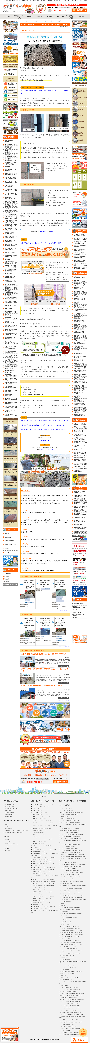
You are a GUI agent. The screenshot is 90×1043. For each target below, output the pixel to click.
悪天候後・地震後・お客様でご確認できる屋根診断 (71, 812)
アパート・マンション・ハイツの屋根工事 (42, 845)
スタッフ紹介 (8, 537)
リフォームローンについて (39, 865)
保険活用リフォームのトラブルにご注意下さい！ (71, 995)
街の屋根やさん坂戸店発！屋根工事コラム (14, 832)
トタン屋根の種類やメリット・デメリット (79, 321)
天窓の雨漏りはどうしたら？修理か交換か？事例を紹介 (72, 881)
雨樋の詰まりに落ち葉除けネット (40, 900)
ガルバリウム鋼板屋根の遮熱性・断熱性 (80, 250)
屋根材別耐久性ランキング (9, 322)
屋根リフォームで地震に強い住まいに (41, 834)
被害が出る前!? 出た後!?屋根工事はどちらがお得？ (80, 442)
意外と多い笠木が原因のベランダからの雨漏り (11, 178)
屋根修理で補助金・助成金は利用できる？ (79, 415)
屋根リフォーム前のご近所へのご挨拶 (79, 431)
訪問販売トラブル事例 (79, 449)
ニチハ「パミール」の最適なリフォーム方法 (70, 822)
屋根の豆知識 (8, 315)
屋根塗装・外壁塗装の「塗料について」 (69, 814)
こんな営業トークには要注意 (79, 446)
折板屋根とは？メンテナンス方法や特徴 (80, 324)
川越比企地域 (7, 573)
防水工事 (80, 115)
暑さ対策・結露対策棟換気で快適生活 (68, 917)
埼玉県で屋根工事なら (10, 541)
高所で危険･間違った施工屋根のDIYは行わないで (11, 367)
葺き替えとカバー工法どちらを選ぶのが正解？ (80, 299)
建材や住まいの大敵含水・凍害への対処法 (10, 281)
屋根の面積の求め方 (10, 252)
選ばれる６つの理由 (9, 806)
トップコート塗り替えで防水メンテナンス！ (11, 411)
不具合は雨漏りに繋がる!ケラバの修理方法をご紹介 (71, 891)
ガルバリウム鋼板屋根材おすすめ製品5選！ (80, 257)
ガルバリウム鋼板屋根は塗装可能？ (80, 246)
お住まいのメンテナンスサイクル (67, 965)
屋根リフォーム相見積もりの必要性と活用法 (42, 861)
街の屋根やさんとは (9, 804)
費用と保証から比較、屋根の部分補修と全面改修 (80, 292)
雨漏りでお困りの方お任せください (40, 814)
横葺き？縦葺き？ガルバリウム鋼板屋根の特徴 (80, 261)
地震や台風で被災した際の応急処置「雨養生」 (11, 245)
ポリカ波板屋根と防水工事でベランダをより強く (80, 503)
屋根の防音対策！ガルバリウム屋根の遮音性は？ (80, 268)
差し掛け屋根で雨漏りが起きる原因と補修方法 (70, 1012)
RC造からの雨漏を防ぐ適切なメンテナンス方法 (71, 944)
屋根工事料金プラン (37, 810)
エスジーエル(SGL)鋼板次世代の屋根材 (11, 355)
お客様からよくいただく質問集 (67, 818)
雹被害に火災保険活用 (65, 1030)
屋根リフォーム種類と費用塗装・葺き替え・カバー (80, 306)
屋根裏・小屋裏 (8, 273)
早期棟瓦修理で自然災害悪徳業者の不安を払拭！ (11, 225)
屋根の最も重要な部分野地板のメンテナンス (10, 311)
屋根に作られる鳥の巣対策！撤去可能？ (80, 514)
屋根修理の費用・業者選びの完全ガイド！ (11, 147)
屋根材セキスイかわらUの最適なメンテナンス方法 (80, 339)
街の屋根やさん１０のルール (11, 808)
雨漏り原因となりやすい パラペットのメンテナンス (44, 881)
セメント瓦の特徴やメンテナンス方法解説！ (11, 213)
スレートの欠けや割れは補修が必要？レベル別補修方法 (72, 864)
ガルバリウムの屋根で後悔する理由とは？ (10, 351)
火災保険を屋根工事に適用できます (40, 837)
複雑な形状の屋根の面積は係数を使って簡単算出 (71, 913)
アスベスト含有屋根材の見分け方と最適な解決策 (11, 302)
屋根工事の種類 (79, 85)
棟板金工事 (81, 128)
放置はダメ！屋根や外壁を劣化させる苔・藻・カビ (71, 1001)
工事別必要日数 (78, 353)
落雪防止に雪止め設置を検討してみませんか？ (43, 889)
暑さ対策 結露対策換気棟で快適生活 (10, 277)
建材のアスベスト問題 (10, 305)
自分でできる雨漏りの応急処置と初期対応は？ (80, 404)
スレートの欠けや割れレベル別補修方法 (79, 314)
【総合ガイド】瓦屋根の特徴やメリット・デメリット (72, 854)
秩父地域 (6, 579)
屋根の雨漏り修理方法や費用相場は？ (11, 375)
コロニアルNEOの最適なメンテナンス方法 (80, 343)
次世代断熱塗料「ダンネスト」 (78, 397)
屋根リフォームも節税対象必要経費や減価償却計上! (80, 532)
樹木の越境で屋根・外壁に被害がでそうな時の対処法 (80, 464)
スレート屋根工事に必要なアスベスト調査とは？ (11, 407)
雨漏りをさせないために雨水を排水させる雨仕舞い (71, 1014)
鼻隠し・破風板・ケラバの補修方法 (11, 170)
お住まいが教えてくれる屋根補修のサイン (80, 295)
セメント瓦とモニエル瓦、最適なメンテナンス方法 (71, 872)
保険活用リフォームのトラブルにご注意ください (80, 467)
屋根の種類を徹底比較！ (77, 303)
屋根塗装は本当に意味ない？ (9, 151)
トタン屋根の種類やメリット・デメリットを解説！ (71, 866)
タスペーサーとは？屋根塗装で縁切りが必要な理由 (71, 888)
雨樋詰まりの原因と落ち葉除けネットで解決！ (80, 510)
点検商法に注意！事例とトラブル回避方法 (42, 820)
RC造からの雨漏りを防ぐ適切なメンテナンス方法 (11, 379)
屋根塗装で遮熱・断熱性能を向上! (79, 400)
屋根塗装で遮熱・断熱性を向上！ (67, 922)
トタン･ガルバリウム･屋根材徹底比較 (10, 347)
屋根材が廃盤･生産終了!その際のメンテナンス (11, 334)
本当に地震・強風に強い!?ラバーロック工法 (70, 1008)
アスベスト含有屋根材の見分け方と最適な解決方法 (71, 934)
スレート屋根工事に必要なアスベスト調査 (69, 936)
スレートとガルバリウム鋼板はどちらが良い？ (80, 235)
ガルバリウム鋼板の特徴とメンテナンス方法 (11, 359)
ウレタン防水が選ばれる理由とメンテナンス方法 (11, 190)
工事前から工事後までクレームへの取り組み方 (80, 435)
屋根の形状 (7, 259)
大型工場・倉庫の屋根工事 (39, 843)
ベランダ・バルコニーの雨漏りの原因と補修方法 (11, 209)
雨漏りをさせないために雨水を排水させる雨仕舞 (11, 287)
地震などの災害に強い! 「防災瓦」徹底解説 (79, 386)
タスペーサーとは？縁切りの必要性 (10, 186)
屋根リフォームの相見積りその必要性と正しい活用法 (80, 427)
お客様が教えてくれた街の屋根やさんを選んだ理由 (16, 830)
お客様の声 (40, 16)
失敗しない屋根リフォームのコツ (79, 281)
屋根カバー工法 (82, 97)
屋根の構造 (7, 166)
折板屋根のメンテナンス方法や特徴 (68, 868)
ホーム (8, 16)
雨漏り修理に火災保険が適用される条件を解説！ (80, 408)
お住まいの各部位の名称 (11, 144)
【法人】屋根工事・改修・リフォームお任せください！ (45, 849)
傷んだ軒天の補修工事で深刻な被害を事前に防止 (11, 182)
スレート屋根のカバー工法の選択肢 (80, 310)
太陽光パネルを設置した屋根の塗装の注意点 (80, 328)
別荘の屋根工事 (78, 524)
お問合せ (7, 548)
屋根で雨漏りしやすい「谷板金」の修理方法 (10, 291)
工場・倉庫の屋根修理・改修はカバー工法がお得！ (80, 499)
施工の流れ (50, 16)
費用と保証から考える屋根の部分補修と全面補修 (43, 869)
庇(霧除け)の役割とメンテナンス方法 (9, 233)
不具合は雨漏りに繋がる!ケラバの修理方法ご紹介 (11, 174)
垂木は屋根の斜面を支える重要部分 (40, 873)
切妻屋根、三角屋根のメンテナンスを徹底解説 (11, 266)
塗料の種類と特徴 (79, 546)
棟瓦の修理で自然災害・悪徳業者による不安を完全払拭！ (73, 899)
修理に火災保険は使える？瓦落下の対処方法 (80, 371)
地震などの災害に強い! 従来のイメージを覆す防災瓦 (72, 932)
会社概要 (81, 16)
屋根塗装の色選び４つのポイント (78, 393)
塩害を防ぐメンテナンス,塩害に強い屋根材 (11, 326)
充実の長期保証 (8, 814)
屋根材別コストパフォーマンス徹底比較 (11, 318)
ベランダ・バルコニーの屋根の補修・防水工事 (43, 839)
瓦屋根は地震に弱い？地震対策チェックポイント (80, 382)
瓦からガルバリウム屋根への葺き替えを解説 (80, 242)
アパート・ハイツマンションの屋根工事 (79, 521)
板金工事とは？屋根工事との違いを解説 (11, 159)
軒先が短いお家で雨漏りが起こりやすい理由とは (11, 298)
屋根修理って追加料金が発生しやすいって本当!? (80, 460)
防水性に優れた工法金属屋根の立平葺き (10, 241)
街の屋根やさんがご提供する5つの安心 (18, 17)
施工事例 (29, 16)
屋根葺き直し (82, 121)
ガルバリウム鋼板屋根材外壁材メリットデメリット (80, 264)
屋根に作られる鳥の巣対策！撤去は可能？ (42, 902)
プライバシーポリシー (10, 544)
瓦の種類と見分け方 (10, 295)
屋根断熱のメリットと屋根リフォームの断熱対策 (11, 399)
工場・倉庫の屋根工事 (79, 517)
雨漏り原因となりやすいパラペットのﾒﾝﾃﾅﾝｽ (11, 198)
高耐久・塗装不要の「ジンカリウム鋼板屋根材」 (71, 942)
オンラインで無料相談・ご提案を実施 (41, 806)
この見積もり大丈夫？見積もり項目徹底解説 (79, 438)
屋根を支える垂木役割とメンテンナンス (10, 371)
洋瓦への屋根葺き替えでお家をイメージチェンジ (11, 338)
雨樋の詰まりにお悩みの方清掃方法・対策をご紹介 (80, 507)
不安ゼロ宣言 (8, 810)
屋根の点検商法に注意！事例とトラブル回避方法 (80, 453)
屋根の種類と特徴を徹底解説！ (10, 141)
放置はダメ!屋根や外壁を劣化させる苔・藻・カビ (11, 330)
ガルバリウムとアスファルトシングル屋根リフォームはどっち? (11, 342)
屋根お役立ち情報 (78, 360)
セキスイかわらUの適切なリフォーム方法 (69, 820)
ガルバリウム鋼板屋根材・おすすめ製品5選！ (70, 836)
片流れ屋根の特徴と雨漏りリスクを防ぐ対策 (11, 262)
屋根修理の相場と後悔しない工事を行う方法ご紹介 (44, 857)
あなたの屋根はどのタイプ (66, 808)
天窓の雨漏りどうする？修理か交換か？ (11, 391)
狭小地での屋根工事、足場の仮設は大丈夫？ (70, 830)
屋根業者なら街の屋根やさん (11, 844)
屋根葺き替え (82, 91)
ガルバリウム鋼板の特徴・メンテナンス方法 (70, 940)
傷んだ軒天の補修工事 (65, 959)
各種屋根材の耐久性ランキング (67, 979)
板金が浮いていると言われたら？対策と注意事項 (80, 456)
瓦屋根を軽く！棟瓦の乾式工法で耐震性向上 (70, 928)
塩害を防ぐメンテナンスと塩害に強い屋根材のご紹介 (72, 999)
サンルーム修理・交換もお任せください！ (80, 496)
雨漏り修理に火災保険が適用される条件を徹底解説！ (72, 1034)
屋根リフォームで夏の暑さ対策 (39, 841)
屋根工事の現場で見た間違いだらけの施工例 (79, 389)
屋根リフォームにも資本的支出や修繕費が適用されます (45, 867)
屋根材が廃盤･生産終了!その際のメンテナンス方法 (71, 895)
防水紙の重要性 (8, 308)
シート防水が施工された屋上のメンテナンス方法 (11, 194)
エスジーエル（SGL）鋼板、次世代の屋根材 (70, 989)
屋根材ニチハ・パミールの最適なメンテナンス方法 (80, 335)
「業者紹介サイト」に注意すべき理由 (79, 471)
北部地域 (6, 581)
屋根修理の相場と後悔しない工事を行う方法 (79, 284)
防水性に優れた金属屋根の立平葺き (68, 991)
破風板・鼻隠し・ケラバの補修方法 (68, 879)
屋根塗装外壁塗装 (80, 134)
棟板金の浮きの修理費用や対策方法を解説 (11, 163)
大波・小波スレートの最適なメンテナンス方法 (11, 229)
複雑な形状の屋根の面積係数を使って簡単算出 (11, 256)
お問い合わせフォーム (47, 449)
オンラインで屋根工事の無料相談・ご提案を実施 (80, 424)
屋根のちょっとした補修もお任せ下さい (41, 816)
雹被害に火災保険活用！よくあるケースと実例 (80, 411)
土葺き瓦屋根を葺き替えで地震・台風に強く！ (11, 221)
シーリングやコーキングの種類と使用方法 (11, 237)
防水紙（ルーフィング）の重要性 (67, 973)
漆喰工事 (80, 103)
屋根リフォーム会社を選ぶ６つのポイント (80, 357)
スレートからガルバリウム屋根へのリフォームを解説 (80, 239)
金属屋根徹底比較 (64, 985)
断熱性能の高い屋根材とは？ (8, 395)
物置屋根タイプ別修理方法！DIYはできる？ (79, 492)
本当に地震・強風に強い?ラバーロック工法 (11, 249)
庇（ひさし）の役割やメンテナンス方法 (11, 383)
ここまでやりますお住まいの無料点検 (71, 17)
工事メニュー (60, 16)
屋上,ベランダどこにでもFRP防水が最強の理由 (11, 201)
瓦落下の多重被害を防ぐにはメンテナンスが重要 (80, 367)
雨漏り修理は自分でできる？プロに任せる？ (11, 155)
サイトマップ (8, 552)
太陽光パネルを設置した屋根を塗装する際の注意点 (44, 906)
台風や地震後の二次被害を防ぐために (80, 375)
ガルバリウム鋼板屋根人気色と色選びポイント (80, 253)
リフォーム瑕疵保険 (9, 812)
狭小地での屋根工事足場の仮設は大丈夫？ (79, 346)
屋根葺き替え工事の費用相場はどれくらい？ (80, 288)
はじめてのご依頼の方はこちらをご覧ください (43, 804)
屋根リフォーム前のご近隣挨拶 (39, 818)
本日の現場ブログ (9, 828)
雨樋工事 (80, 109)
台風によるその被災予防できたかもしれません (80, 364)
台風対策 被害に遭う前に (38, 832)
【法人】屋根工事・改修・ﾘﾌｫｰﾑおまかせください (80, 528)
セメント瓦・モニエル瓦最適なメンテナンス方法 (11, 217)
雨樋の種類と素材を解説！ (39, 904)
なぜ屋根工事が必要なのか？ (80, 277)
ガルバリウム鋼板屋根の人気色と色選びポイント (71, 850)
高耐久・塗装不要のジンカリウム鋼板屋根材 (11, 363)
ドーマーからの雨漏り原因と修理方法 (10, 387)
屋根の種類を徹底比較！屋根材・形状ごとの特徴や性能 (72, 856)
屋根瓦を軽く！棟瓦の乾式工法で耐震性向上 (79, 378)
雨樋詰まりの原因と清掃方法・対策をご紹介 (42, 898)
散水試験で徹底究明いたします (39, 830)
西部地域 (6, 576)
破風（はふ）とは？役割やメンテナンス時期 (11, 415)
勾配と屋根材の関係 (10, 284)
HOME (21, 21)
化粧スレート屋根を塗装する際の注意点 (79, 332)
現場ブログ (26, 21)
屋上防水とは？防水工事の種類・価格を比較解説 (11, 205)
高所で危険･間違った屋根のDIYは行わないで (70, 946)
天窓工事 (80, 140)
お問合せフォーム (55, 231)
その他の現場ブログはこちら (64, 700)
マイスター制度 (8, 816)
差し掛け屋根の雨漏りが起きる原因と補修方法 (11, 270)
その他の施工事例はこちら (64, 610)
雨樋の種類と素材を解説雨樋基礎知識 (11, 403)
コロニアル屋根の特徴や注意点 (78, 317)
